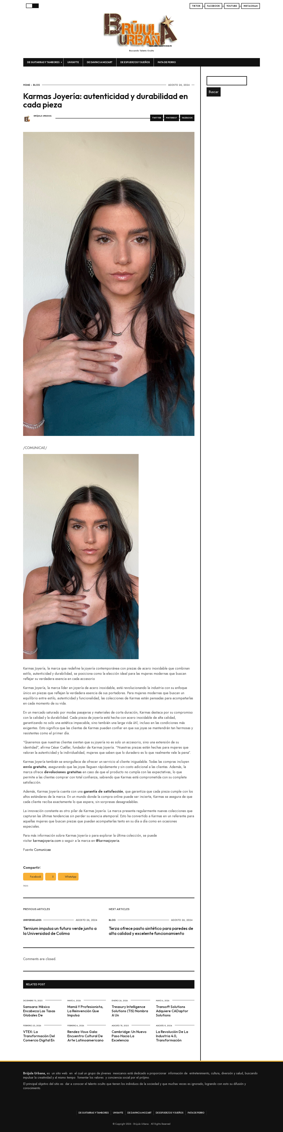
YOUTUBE (231, 6)
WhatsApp (70, 877)
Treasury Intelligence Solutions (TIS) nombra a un (130, 1011)
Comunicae (42, 849)
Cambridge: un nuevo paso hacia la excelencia (129, 1036)
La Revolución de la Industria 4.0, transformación (172, 1036)
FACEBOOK (213, 6)
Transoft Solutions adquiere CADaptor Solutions (172, 1011)
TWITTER (156, 117)
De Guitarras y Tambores (43, 62)
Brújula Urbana (43, 116)
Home (26, 85)
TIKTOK (196, 6)
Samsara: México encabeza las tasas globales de (39, 1011)
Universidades (32, 920)
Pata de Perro (167, 62)
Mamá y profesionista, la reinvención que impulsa (85, 1011)
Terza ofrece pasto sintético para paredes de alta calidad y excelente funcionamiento (151, 931)
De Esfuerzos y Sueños (135, 62)
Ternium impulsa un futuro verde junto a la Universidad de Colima (60, 931)
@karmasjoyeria (107, 840)
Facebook (35, 877)
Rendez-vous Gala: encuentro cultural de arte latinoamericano (85, 1036)
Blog (36, 85)
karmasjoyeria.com (47, 840)
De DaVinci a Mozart (99, 62)
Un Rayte (73, 62)
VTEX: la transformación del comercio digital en (39, 1036)
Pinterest (171, 117)
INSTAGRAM (251, 6)
